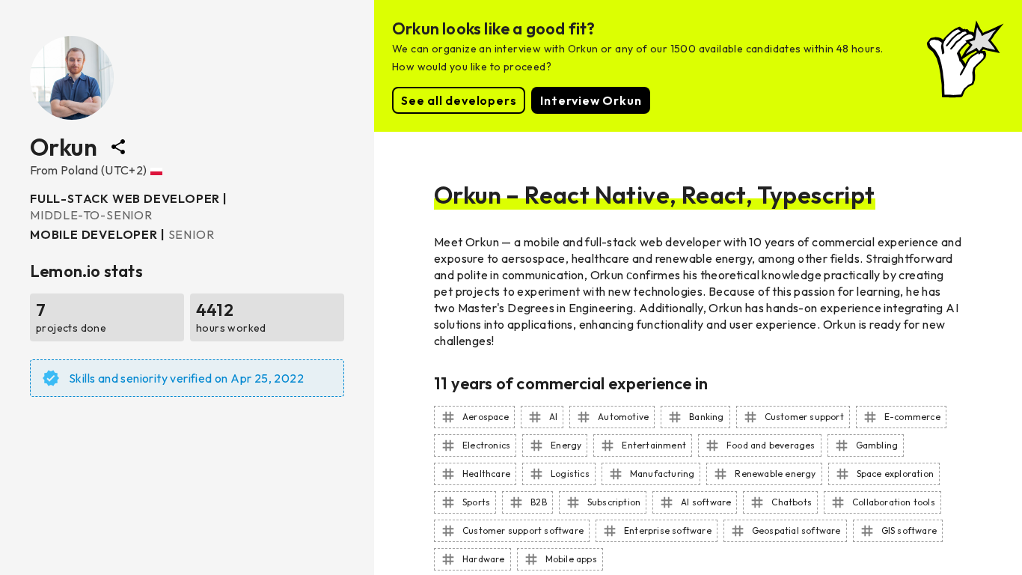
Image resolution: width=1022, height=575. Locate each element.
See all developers (458, 100)
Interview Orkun (590, 100)
